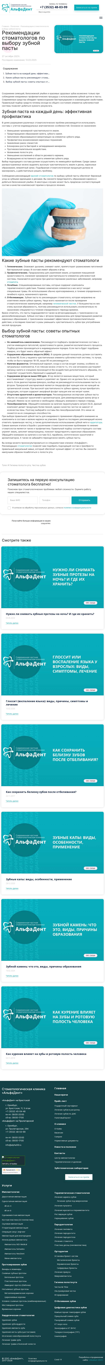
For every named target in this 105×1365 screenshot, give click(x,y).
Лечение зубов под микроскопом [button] (72, 1201)
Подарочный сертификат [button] (66, 1106)
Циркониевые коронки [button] (14, 1297)
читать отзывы (9, 1163)
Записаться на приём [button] (86, 7)
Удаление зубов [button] (9, 1320)
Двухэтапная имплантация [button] (14, 1196)
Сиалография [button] (60, 1336)
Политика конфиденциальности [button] (37, 1359)
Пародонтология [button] (63, 1224)
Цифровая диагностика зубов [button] (70, 1307)
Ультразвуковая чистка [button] (65, 1291)
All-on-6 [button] (7, 1210)
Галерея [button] (58, 1136)
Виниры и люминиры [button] (11, 1269)
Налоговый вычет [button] (62, 1118)
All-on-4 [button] (7, 1206)
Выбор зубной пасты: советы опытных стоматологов (28, 81)
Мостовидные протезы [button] (12, 1305)
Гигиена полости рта (20, 465)
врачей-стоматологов (42, 176)
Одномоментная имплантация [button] (16, 1215)
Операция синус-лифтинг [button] (13, 1232)
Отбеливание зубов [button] (65, 1301)
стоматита (12, 282)
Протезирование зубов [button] (14, 1264)
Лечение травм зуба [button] (11, 1340)
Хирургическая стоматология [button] (18, 1315)
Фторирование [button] (61, 1295)
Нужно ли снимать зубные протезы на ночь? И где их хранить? (50, 614)
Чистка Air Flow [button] (61, 1287)
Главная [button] (60, 1088)
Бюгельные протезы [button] (14, 1277)
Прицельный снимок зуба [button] (66, 1316)
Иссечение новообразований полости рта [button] (21, 1336)
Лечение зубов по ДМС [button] (65, 1114)
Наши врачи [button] (61, 1094)
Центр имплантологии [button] (64, 1158)
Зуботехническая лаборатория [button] (71, 1168)
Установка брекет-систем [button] (66, 1256)
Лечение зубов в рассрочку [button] (67, 1110)
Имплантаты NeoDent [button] (14, 1253)
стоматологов (25, 446)
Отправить (84, 500)
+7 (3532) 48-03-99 (53, 7)
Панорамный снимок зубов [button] (66, 1320)
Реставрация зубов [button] (63, 1214)
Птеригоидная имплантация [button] (15, 1228)
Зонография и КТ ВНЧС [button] (65, 1328)
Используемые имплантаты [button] (14, 1239)
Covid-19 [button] (58, 1359)
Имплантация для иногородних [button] (16, 1236)
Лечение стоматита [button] (63, 1241)
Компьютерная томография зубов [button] (70, 1312)
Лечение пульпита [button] (63, 1205)
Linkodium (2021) (96, 1360)
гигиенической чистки (64, 303)
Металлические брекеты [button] (68, 1260)
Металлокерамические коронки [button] (19, 1293)
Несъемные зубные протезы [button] (15, 1289)
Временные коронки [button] (11, 1309)
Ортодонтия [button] (61, 1251)
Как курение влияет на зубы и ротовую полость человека (46, 1054)
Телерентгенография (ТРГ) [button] (67, 1332)
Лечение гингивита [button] (63, 1229)
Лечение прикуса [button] (62, 1272)
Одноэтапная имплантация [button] (14, 1201)
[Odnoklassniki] (65, 12)
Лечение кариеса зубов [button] (65, 1197)
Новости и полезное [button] (65, 1147)
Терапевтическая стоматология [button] (72, 1193)
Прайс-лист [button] (60, 1101)
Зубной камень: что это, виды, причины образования (43, 966)
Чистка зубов (39, 465)
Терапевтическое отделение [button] (67, 1162)
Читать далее (12, 623)
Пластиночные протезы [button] (15, 1281)
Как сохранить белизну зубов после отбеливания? (41, 792)
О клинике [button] (60, 1124)
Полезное (14, 26)
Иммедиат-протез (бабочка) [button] (17, 1285)
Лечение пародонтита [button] (64, 1233)
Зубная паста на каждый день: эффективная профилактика (27, 73)
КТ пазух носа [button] (60, 1324)
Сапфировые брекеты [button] (67, 1268)
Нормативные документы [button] (66, 1140)
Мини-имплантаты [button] (13, 1258)
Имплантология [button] (10, 1192)
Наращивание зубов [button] (64, 1218)
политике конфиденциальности (77, 508)
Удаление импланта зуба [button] (13, 1328)
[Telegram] (61, 12)
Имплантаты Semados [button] (14, 1249)
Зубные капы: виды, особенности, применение (39, 879)
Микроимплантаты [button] (63, 1276)
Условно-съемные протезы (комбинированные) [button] (24, 1301)
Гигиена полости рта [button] (65, 1282)
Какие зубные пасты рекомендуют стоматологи (28, 77)
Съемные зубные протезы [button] (14, 1273)
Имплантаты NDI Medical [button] (15, 1244)
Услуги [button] (7, 1185)
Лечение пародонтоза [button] (64, 1237)
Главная (5, 26)
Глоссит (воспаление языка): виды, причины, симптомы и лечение (47, 702)
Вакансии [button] (58, 1132)
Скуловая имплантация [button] (12, 1224)
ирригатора (96, 422)
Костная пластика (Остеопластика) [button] (18, 1220)
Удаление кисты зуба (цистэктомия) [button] (18, 1332)
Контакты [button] (59, 1153)
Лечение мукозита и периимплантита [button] (71, 1210)
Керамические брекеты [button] (68, 1264)
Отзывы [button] (58, 1128)
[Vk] (57, 12)
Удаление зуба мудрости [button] (13, 1324)
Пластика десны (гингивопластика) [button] (70, 1245)
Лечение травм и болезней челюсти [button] (19, 1344)
